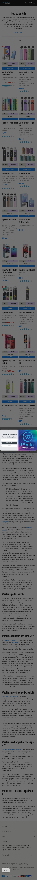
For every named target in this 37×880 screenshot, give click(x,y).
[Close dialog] (36, 430)
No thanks (9, 445)
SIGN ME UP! (9, 442)
